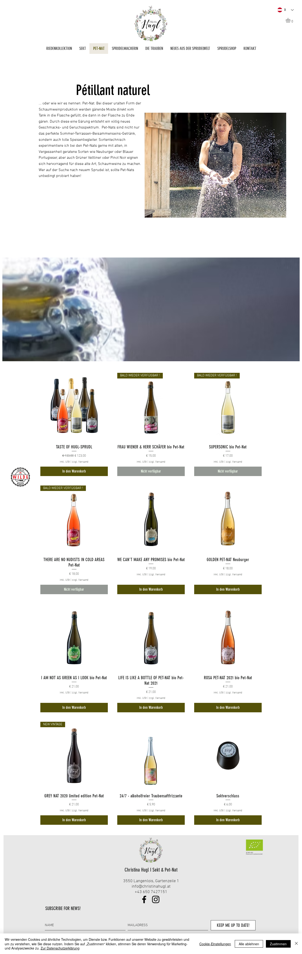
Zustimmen (278, 943)
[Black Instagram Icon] (156, 899)
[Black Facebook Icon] (144, 899)
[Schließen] (296, 943)
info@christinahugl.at (151, 886)
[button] (291, 20)
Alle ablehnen (249, 943)
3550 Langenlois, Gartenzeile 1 (151, 881)
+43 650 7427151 (151, 892)
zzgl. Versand (80, 462)
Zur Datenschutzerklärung (60, 948)
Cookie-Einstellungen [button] (215, 943)
